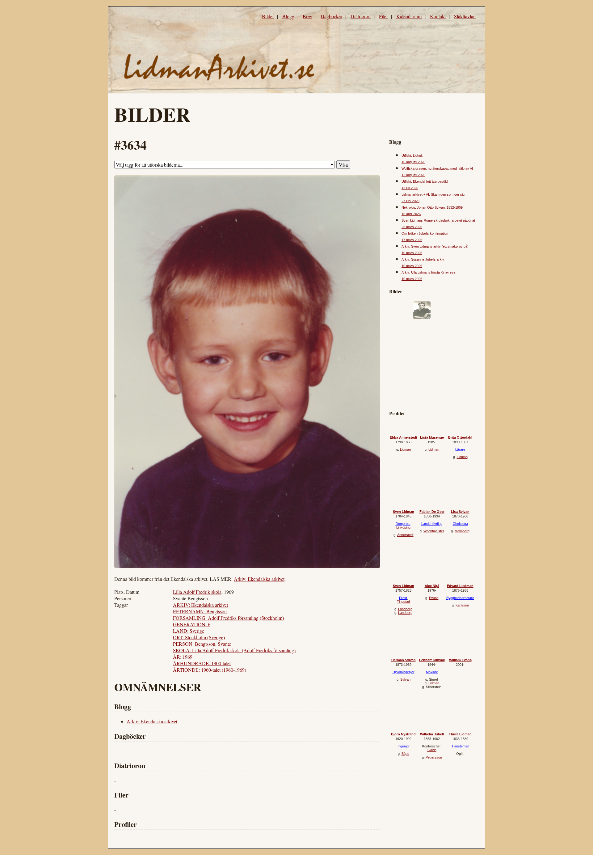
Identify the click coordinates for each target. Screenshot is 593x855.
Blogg (288, 16)
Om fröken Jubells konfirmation (425, 233)
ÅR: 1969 (182, 656)
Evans (434, 598)
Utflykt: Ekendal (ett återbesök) (425, 181)
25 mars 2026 (412, 227)
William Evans (460, 660)
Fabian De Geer (431, 511)
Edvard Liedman (460, 586)
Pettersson (434, 757)
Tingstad (403, 601)
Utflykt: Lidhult (412, 155)
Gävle (431, 750)
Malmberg (462, 531)
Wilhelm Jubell (432, 734)
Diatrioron (361, 16)
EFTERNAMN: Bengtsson (200, 611)
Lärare (460, 449)
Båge (405, 753)
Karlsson (462, 605)
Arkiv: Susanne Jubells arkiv (423, 259)
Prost (403, 598)
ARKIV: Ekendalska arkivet (200, 605)
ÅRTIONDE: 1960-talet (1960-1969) (209, 669)
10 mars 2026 (412, 253)
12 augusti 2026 (413, 175)
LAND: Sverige (188, 630)
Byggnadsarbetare (460, 598)
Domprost (403, 523)
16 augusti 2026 (413, 162)
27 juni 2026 (410, 201)
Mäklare (432, 672)
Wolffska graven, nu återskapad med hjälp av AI (437, 168)
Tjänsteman (460, 746)
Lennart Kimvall (432, 660)
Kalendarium (409, 16)
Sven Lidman (403, 511)
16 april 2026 (411, 214)
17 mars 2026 (412, 240)
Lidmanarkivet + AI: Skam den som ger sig (433, 194)
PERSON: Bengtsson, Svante (202, 643)
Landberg (405, 609)
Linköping (403, 527)
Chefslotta (460, 523)
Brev (307, 16)
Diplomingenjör (403, 672)
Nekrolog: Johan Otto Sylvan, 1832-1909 (432, 207)
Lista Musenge (432, 437)
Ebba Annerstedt (403, 437)
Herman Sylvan (403, 660)
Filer (383, 16)
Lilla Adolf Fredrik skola (197, 592)
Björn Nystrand (403, 734)
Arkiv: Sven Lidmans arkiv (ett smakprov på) (435, 246)
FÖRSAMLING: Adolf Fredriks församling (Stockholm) (228, 618)
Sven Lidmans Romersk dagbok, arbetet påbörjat (438, 220)
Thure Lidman (460, 734)
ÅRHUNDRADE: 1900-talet (202, 663)
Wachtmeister (433, 531)
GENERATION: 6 (191, 624)
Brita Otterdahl (460, 437)
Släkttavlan (465, 16)
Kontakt (438, 16)
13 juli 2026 (410, 188)
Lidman (405, 449)
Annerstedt (405, 535)
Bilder (268, 16)
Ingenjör (403, 746)
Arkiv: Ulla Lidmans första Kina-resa (428, 272)
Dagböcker (331, 16)
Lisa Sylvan (460, 511)
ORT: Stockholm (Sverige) (199, 637)
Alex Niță (432, 586)
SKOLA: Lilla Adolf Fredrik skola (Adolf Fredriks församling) (234, 650)
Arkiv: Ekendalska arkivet (259, 579)
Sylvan (405, 679)
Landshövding (431, 523)
